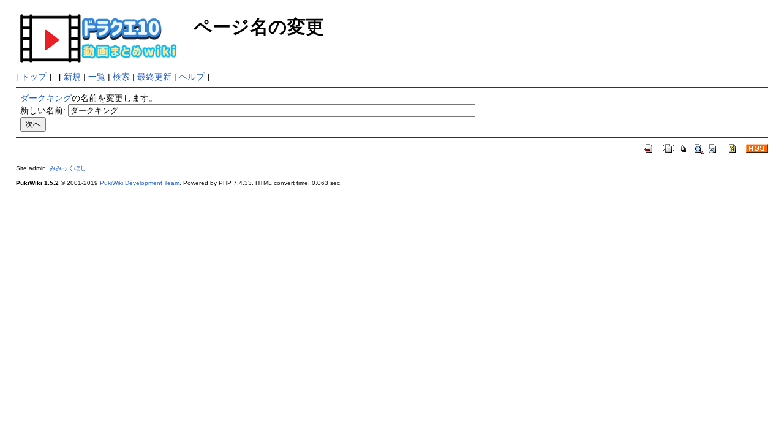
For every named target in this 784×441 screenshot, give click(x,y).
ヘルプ (192, 76)
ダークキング (46, 98)
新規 (72, 76)
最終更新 (154, 76)
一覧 (96, 76)
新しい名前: (43, 110)
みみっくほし (68, 168)
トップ (34, 76)
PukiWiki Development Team (139, 182)
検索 (121, 76)
